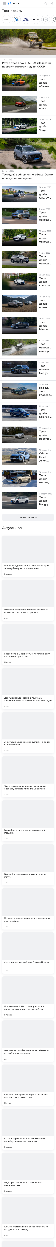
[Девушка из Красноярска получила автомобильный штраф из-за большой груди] (28, 688)
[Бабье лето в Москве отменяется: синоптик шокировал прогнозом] (28, 644)
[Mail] (9, 3)
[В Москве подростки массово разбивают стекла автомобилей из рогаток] (28, 600)
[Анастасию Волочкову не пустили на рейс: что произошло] (28, 732)
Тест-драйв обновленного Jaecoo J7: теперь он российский (45, 216)
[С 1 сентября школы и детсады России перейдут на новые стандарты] (28, 1129)
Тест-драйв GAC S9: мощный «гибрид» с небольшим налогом (45, 194)
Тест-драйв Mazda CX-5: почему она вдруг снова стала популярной (45, 326)
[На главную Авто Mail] (15, 3)
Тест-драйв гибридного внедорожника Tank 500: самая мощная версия (45, 479)
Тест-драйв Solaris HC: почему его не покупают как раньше (45, 413)
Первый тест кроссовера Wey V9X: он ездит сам (45, 391)
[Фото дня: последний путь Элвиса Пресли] (28, 953)
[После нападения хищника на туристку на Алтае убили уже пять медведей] (28, 556)
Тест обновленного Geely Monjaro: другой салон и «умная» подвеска (45, 369)
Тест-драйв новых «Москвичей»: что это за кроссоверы (45, 304)
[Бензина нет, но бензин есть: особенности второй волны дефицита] (28, 1041)
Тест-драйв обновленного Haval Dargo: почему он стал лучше (27, 176)
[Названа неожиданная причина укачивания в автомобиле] (28, 909)
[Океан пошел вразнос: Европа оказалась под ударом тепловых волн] (28, 1085)
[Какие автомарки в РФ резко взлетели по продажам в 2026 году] (28, 1217)
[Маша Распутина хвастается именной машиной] (28, 820)
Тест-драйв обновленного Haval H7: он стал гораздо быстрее (45, 260)
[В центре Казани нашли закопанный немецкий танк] (28, 1173)
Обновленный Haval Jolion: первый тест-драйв (45, 457)
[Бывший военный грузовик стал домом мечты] (28, 864)
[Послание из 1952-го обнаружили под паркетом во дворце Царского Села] (28, 997)
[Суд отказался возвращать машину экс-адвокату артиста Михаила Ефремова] (28, 776)
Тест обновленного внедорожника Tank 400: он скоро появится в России (45, 348)
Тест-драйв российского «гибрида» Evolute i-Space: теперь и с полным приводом (45, 435)
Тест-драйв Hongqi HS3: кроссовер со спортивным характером (45, 501)
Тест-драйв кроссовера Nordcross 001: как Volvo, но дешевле (45, 282)
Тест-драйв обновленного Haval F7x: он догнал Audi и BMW (45, 238)
